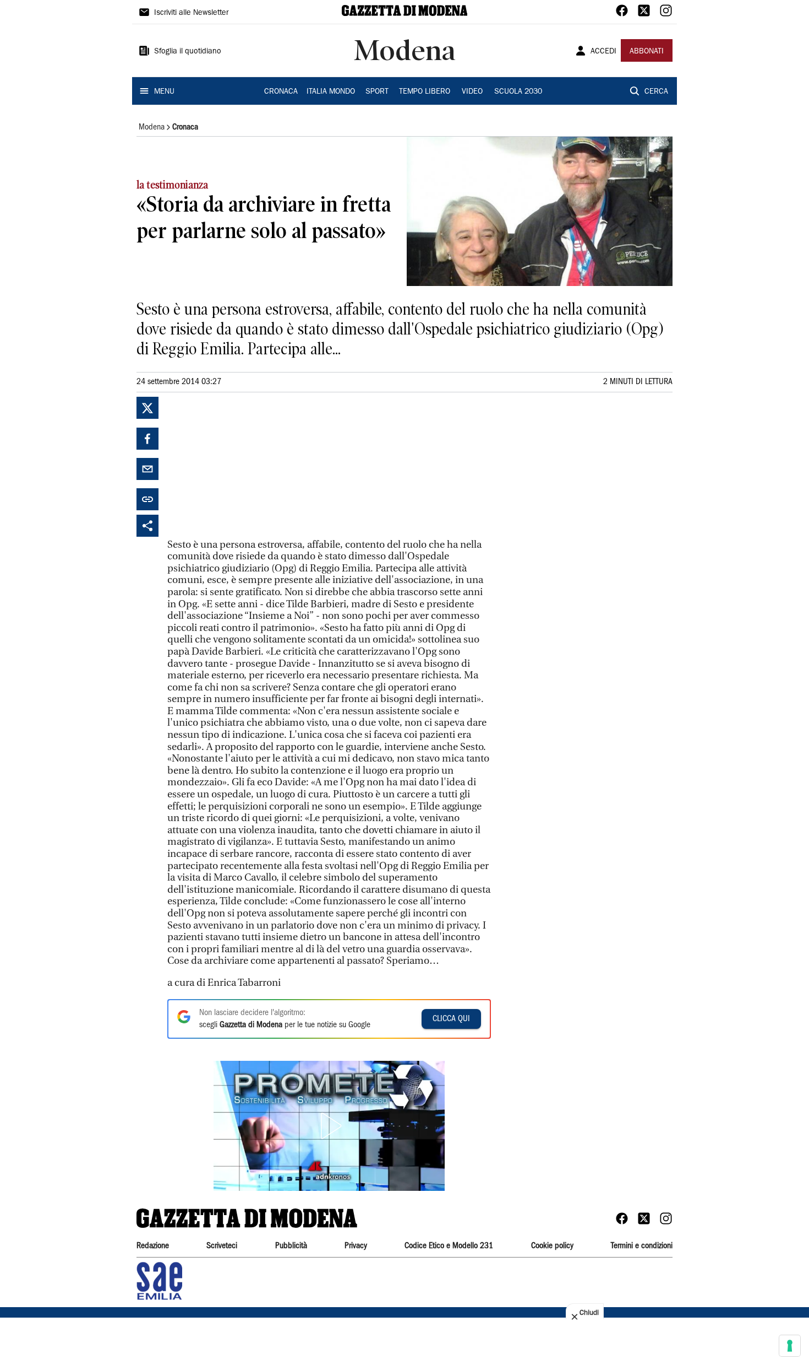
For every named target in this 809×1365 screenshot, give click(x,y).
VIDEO (472, 92)
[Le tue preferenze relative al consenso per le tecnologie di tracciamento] (789, 1345)
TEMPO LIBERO (424, 92)
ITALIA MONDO (331, 92)
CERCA (656, 92)
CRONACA (281, 92)
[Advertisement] (249, 466)
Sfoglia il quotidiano (187, 52)
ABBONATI (647, 52)
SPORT (377, 92)
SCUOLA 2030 (518, 92)
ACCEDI (603, 52)
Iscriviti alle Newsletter (191, 13)
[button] (329, 1126)
